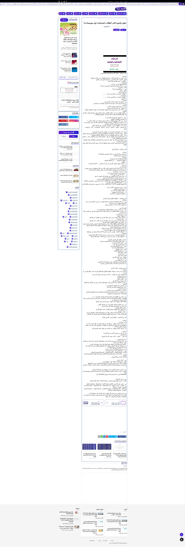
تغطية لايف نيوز (112, 543)
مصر (66, 241)
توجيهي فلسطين (73, 222)
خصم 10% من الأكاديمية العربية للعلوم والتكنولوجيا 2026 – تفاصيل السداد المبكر (65, 4)
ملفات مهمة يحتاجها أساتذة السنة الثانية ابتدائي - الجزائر (70, 101)
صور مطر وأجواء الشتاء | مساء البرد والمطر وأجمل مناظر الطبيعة (65, 170)
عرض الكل (64, 20)
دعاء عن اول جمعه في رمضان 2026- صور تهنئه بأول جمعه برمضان (66, 55)
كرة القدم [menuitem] (111, 13)
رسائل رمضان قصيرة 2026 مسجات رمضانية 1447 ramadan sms (65, 69)
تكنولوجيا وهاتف (73, 219)
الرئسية (112, 540)
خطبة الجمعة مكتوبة (72, 233)
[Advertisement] (104, 44)
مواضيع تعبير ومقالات (72, 247)
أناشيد (67, 203)
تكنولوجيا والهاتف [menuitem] (102, 13)
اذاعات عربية (73, 206)
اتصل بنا (99, 540)
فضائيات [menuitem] (68, 13)
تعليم (118, 18)
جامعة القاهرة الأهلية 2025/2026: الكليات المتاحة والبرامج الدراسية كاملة (113, 521)
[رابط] (66, 1)
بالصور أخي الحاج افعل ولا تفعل (66, 175)
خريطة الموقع (110, 1)
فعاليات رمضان (65, 236)
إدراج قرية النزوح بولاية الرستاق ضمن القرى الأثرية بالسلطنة (66, 181)
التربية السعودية (73, 208)
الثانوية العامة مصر (72, 211)
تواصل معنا (117, 1)
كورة (67, 238)
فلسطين (74, 238)
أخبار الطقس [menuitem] (92, 13)
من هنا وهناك (73, 244)
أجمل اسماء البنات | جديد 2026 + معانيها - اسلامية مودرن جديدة (65, 154)
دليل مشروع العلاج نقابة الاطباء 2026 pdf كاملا (66, 512)
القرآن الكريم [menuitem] (120, 13)
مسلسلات (74, 241)
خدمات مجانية (73, 230)
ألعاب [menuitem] (84, 13)
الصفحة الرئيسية (123, 18)
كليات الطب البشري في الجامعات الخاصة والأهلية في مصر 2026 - (31, 4)
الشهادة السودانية (72, 214)
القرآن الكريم (73, 216)
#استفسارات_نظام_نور (71, 192)
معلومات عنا (105, 540)
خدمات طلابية (73, 227)
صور (62, 233)
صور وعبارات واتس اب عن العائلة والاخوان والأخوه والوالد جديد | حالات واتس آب (65, 148)
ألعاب (75, 203)
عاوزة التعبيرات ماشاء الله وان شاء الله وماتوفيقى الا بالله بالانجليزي (66, 520)
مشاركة (63, 136)
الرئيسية (125, 1)
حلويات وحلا (74, 225)
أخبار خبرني (63, 200)
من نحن (121, 1)
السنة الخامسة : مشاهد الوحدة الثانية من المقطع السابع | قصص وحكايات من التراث (102, 4)
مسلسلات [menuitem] (76, 13)
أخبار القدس (73, 200)
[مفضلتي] (181, 534)
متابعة (73, 136)
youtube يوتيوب (72, 195)
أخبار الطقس (73, 197)
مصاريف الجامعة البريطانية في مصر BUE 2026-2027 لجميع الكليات (89, 455)
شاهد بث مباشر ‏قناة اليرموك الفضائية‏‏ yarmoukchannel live (65, 159)
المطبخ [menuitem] (61, 13)
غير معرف (123, 26)
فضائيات (74, 236)
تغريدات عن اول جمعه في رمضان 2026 (66, 61)
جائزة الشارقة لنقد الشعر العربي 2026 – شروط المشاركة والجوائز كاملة (138, 4)
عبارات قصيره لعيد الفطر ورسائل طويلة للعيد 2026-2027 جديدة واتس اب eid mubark (70, 40)
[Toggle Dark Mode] (182, 539)
